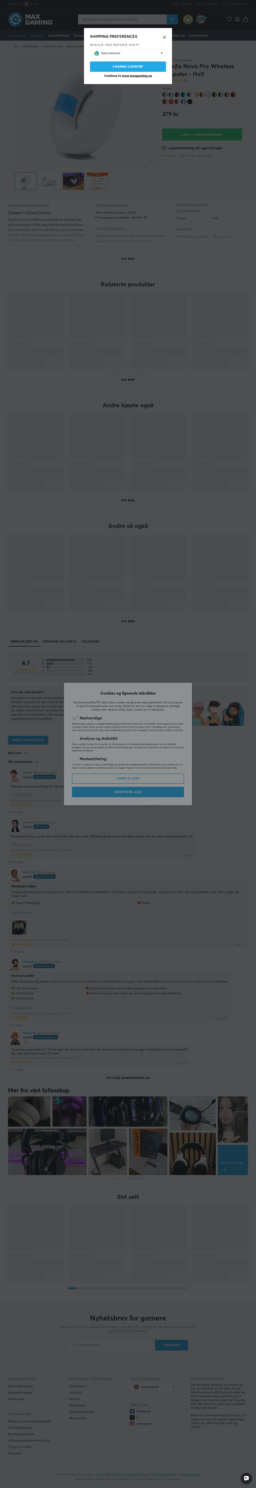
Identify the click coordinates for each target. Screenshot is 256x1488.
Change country (128, 66)
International (110, 53)
